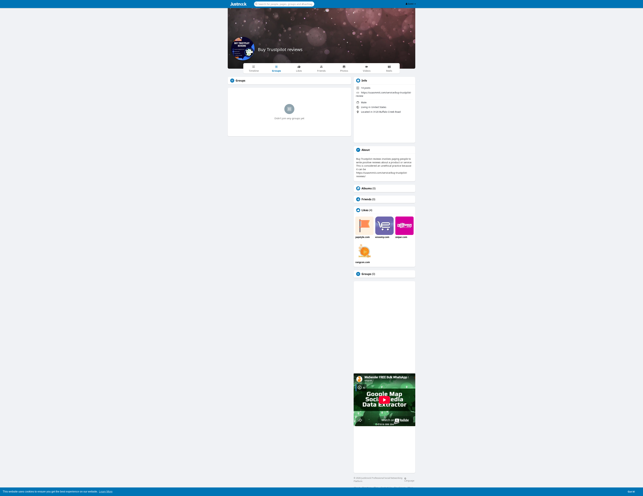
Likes (365, 210)
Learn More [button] (106, 491)
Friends (366, 199)
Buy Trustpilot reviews (280, 49)
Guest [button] (410, 3)
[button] (284, 4)
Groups (366, 274)
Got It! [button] (631, 491)
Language (409, 480)
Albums (367, 188)
